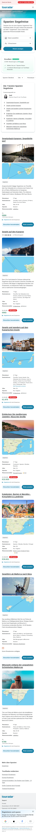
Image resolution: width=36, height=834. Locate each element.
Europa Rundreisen (8, 777)
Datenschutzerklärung (24, 828)
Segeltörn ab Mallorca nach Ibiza (16, 123)
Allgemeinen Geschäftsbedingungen (10, 828)
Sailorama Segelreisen (19, 644)
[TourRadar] (8, 7)
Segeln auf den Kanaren (13, 105)
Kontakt (4, 803)
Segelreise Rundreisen (17, 11)
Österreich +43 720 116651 (9, 808)
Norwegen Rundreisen (8, 774)
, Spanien (21, 464)
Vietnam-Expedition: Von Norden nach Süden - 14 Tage (17, 781)
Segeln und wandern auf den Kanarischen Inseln (18, 109)
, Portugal (30, 544)
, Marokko (25, 544)
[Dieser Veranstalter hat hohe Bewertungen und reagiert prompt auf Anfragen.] (25, 473)
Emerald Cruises (17, 473)
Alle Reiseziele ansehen (19, 386)
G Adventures (16, 306)
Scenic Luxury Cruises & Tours (21, 550)
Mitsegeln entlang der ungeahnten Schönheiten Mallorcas (16, 127)
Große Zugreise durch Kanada (11, 785)
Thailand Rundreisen (8, 788)
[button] (18, 220)
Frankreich (16, 464)
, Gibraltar (26, 464)
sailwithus (15, 209)
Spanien (15, 544)
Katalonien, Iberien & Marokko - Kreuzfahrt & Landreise (18, 119)
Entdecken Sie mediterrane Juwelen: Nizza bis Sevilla (19, 114)
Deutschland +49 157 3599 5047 (10, 806)
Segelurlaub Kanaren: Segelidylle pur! (17, 102)
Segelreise (5, 766)
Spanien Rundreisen (6, 11)
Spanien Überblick (8, 77)
